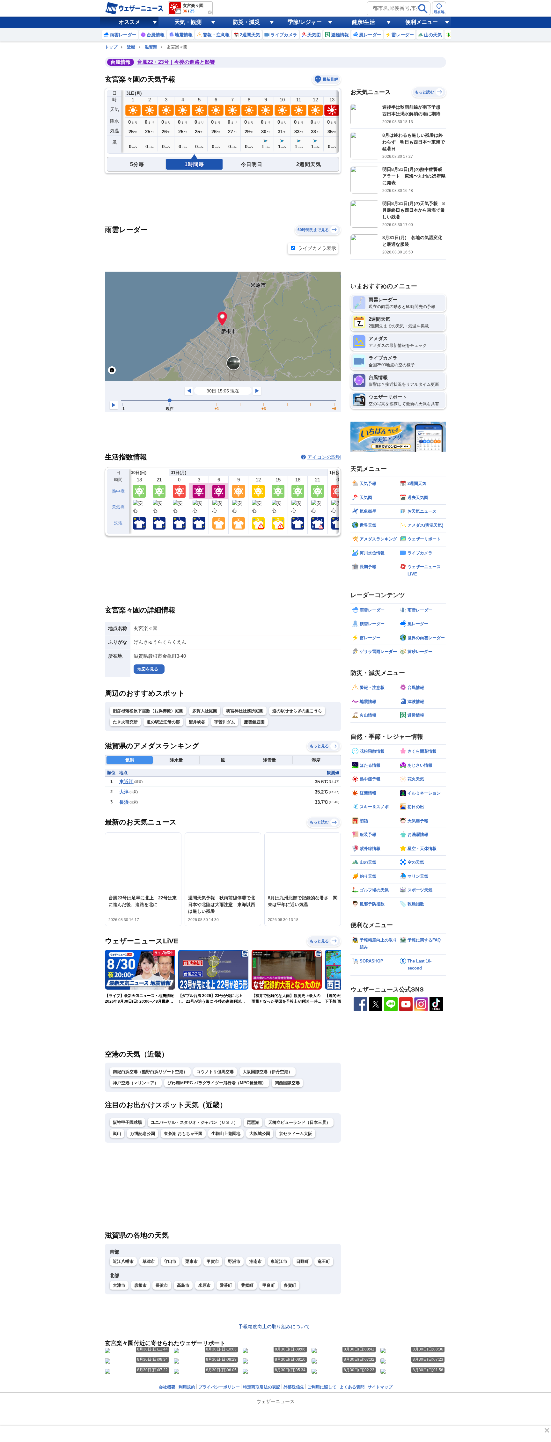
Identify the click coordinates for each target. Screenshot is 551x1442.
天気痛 (118, 507)
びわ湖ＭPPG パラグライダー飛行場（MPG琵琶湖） (216, 1082)
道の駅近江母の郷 (163, 722)
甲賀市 (213, 1261)
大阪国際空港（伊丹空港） (267, 1071)
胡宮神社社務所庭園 (244, 710)
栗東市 (191, 1261)
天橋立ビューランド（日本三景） (299, 1122)
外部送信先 (293, 1387)
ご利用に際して (321, 1387)
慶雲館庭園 (254, 722)
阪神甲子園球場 (127, 1122)
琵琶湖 (253, 1122)
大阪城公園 (259, 1133)
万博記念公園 (142, 1133)
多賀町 (290, 1285)
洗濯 (118, 523)
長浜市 (162, 1285)
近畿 (131, 47)
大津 (124, 791)
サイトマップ (380, 1387)
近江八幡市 (123, 1261)
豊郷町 (247, 1285)
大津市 (119, 1285)
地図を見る (147, 669)
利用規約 (187, 1387)
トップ (111, 47)
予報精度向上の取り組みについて (274, 1326)
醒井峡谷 (197, 722)
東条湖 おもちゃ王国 (183, 1133)
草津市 (149, 1261)
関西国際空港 (287, 1082)
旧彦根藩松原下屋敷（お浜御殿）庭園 (148, 710)
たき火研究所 (125, 722)
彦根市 (140, 1285)
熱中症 (118, 491)
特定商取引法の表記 (261, 1387)
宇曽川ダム (224, 722)
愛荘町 (226, 1285)
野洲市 (234, 1261)
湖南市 (255, 1261)
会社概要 (167, 1387)
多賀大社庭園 (204, 710)
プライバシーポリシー (219, 1387)
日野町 (302, 1261)
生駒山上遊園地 (225, 1133)
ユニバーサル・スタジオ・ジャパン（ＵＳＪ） (194, 1122)
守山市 (170, 1261)
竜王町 (324, 1261)
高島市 (183, 1285)
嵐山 (117, 1133)
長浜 (124, 802)
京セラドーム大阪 (295, 1133)
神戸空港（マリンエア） (135, 1082)
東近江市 (279, 1261)
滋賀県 (151, 47)
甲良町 (268, 1285)
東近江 (126, 781)
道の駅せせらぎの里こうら (297, 710)
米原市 (204, 1285)
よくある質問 (352, 1387)
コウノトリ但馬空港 (215, 1071)
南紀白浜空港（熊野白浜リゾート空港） (150, 1071)
